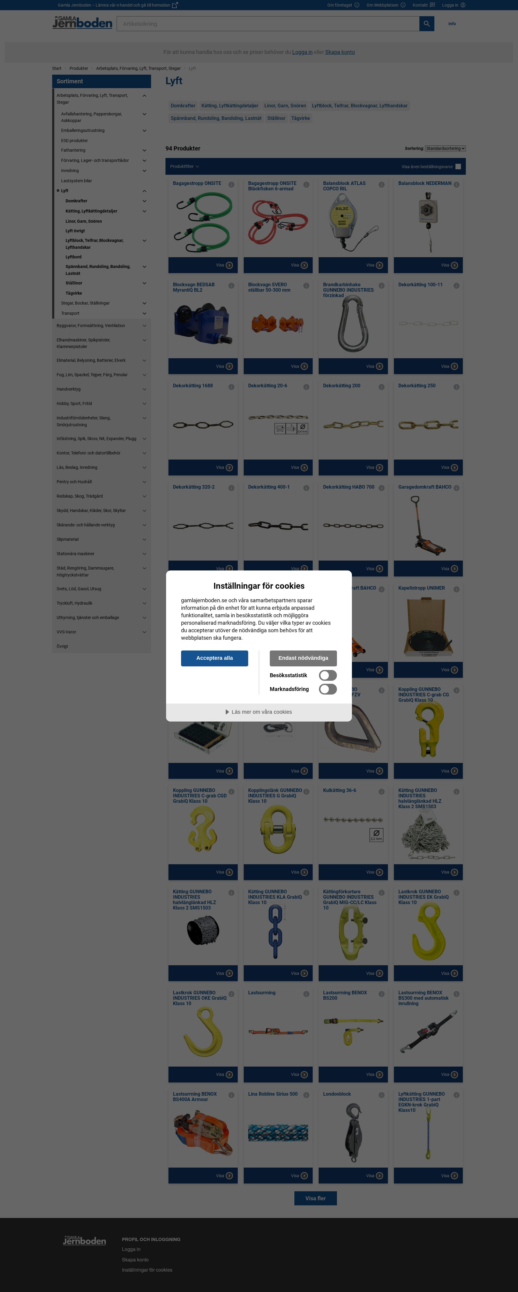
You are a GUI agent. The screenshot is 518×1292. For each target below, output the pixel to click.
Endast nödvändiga (303, 658)
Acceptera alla (214, 658)
